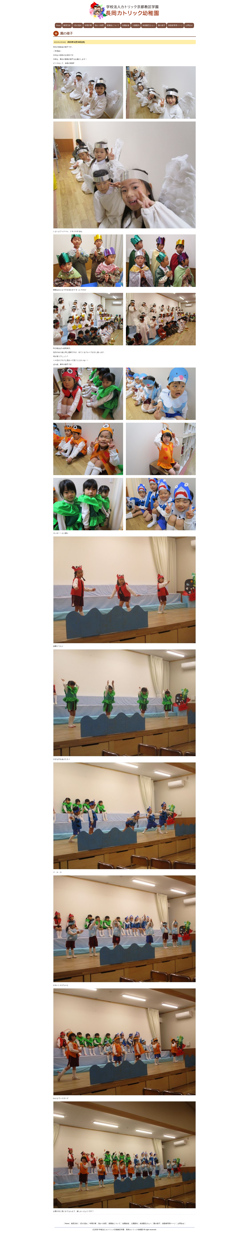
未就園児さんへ (148, 25)
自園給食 (125, 25)
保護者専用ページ (175, 25)
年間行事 (88, 25)
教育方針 (67, 25)
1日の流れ (78, 25)
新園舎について (113, 25)
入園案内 (136, 25)
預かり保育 (99, 25)
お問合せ (189, 25)
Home (58, 25)
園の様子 (161, 25)
